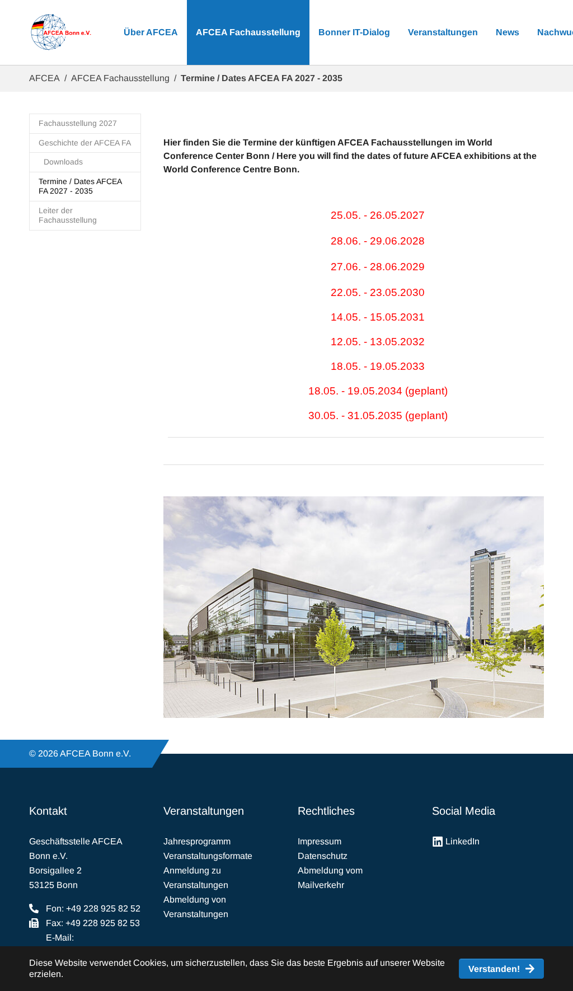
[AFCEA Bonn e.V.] (60, 32)
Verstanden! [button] (494, 969)
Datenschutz (322, 856)
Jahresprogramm (197, 841)
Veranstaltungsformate (207, 856)
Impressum (319, 841)
